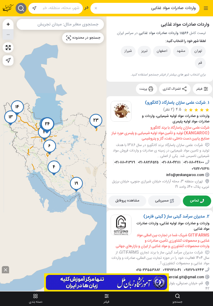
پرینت (143, 89)
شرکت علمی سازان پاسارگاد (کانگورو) (175, 103)
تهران (198, 51)
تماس (194, 201)
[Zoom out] (8, 34)
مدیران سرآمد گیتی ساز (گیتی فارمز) (174, 216)
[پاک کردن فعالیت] (95, 8)
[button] (54, 168)
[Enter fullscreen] (8, 47)
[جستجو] (21, 8)
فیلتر (199, 89)
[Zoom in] (8, 24)
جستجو (177, 301)
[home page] (8, 8)
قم (200, 63)
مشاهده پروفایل (127, 201)
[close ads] (5, 269)
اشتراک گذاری (172, 89)
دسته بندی (35, 301)
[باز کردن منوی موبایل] (206, 8)
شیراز (128, 51)
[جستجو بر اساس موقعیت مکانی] (34, 8)
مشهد (181, 51)
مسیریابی (162, 201)
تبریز (144, 51)
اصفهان (162, 51)
